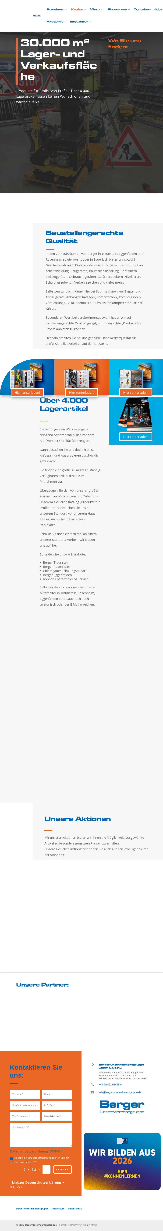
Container (142, 9)
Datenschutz (75, 1208)
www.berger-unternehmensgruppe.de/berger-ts (35, 731)
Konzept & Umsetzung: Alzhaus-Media (78, 1224)
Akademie (55, 22)
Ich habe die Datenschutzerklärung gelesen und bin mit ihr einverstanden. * (39, 1159)
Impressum (58, 1208)
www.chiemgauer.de (19, 788)
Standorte (55, 9)
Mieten (96, 9)
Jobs (158, 9)
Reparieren (117, 9)
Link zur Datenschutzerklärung (36, 1182)
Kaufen (77, 9)
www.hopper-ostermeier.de (89, 784)
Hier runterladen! (27, 392)
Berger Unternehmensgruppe (32, 1208)
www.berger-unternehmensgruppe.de (30, 674)
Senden (62, 1169)
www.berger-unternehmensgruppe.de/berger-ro (101, 669)
